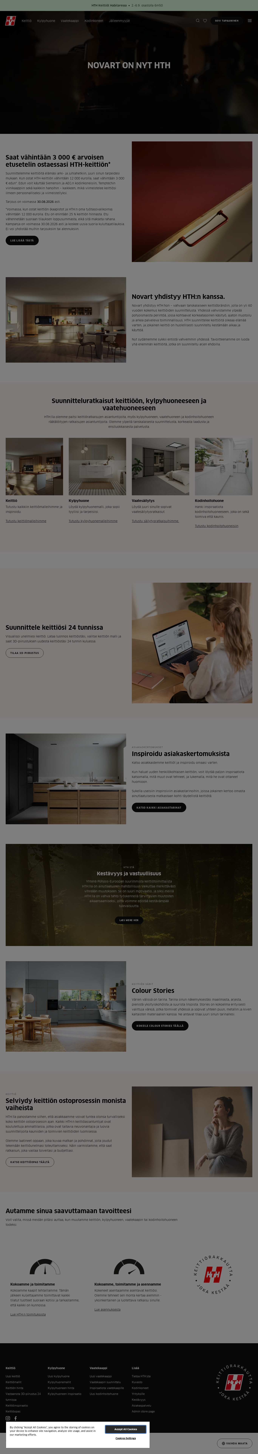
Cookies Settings (126, 1438)
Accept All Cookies (125, 1429)
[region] (78, 1434)
